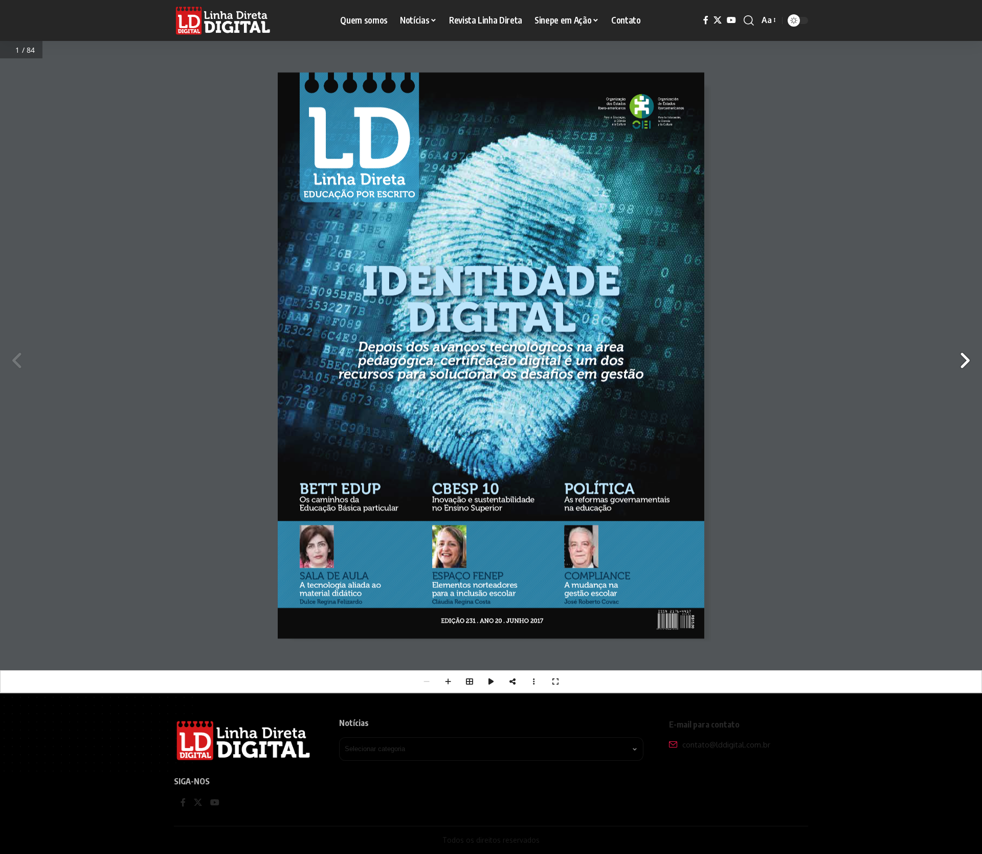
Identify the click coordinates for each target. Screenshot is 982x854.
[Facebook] (706, 20)
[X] (717, 20)
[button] (749, 20)
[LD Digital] (223, 20)
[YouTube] (731, 20)
